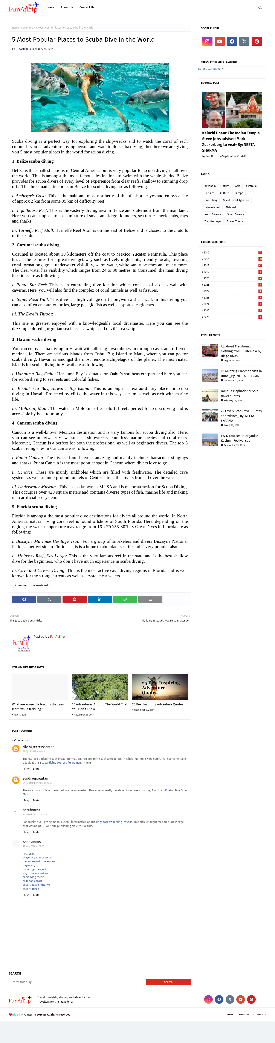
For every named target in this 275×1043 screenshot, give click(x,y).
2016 (232, 252)
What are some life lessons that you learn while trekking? (38, 706)
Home (15, 27)
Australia (251, 186)
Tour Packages (213, 221)
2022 (232, 291)
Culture (224, 193)
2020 (232, 278)
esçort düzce (31, 888)
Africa (226, 186)
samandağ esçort (33, 877)
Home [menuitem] (50, 7)
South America (235, 214)
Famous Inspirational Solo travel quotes (239, 393)
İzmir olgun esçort (34, 869)
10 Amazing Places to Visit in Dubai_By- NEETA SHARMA (241, 373)
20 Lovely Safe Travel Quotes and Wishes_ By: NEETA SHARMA (241, 416)
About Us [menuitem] (67, 7)
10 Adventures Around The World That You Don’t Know (99, 706)
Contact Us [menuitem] (86, 7)
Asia (237, 186)
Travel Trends (235, 221)
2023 (232, 297)
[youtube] (220, 41)
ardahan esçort (32, 880)
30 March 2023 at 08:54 (35, 814)
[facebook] (232, 41)
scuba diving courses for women (60, 762)
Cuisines (209, 193)
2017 (233, 259)
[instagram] (207, 41)
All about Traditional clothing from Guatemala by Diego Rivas (241, 351)
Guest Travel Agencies (236, 200)
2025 (232, 310)
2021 (232, 284)
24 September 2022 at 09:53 (37, 783)
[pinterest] (257, 41)
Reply (26, 769)
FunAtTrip (21, 48)
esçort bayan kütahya (36, 884)
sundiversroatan (35, 778)
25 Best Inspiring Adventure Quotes (157, 704)
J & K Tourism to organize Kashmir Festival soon (239, 438)
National (231, 207)
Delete (36, 769)
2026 (232, 316)
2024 (232, 304)
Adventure (27, 27)
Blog (15, 1014)
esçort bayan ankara (36, 873)
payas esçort (31, 865)
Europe (239, 193)
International (40, 585)
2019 (232, 271)
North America (213, 214)
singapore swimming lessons (114, 821)
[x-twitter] (244, 41)
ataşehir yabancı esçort (37, 857)
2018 (232, 265)
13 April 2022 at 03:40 (34, 751)
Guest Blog (211, 200)
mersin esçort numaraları (39, 861)
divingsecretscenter (38, 747)
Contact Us (260, 1014)
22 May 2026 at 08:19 (33, 846)
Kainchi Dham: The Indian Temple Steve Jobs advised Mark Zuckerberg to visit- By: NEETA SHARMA (231, 142)
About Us (243, 1014)
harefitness (31, 810)
